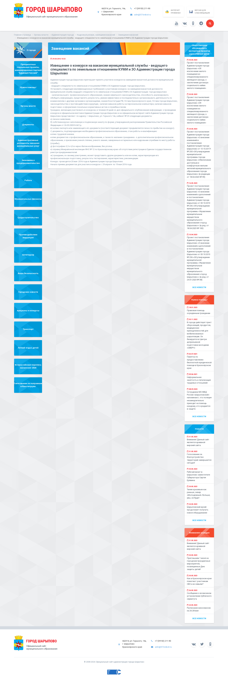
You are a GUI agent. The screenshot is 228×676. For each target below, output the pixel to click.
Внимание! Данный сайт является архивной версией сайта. (198, 442)
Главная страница (22, 35)
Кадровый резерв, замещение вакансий (96, 35)
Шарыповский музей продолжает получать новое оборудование (197, 510)
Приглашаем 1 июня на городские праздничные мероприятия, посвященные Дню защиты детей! (198, 564)
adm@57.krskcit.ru (142, 14)
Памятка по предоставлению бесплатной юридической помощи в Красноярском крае (199, 362)
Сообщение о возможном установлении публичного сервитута (199, 596)
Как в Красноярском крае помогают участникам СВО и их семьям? (199, 581)
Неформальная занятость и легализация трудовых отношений (199, 380)
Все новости (199, 287)
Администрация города (62, 35)
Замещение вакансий (128, 35)
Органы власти (41, 35)
